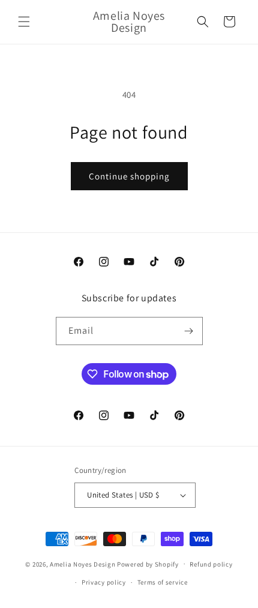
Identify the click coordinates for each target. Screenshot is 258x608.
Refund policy (211, 564)
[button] (24, 21)
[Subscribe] (189, 331)
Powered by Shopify (148, 563)
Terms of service (162, 582)
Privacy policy (104, 582)
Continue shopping (129, 176)
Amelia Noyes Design (83, 563)
